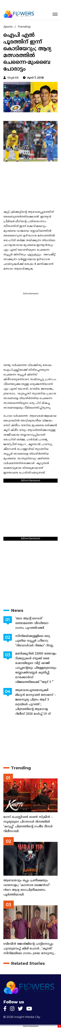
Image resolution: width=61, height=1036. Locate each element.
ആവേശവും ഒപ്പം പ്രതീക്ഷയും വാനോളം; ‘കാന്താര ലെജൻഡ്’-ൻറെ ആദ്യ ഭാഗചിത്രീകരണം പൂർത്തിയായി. (27, 888)
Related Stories (28, 963)
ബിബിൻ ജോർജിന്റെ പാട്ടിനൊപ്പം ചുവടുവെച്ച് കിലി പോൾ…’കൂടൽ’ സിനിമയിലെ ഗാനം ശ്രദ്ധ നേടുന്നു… (29, 948)
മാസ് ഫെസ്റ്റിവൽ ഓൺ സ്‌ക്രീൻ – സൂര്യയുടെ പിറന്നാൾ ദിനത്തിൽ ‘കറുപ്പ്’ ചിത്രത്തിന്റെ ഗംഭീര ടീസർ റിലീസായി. (28, 824)
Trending (23, 26)
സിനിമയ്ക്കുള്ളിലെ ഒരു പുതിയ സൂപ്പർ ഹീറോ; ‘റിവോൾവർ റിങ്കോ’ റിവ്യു (34, 641)
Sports (7, 26)
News (17, 610)
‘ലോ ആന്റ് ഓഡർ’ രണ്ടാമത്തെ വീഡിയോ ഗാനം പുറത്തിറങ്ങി (31, 623)
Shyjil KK (13, 77)
